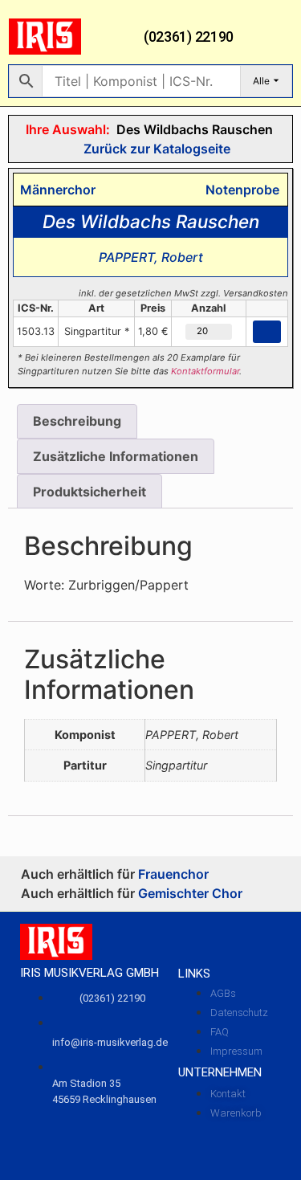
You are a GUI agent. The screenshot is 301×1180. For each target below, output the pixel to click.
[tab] (77, 421)
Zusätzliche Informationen (115, 456)
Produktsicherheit (89, 492)
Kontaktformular (205, 371)
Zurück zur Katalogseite (155, 149)
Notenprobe (239, 190)
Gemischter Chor (190, 893)
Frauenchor (173, 874)
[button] (281, 37)
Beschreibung (77, 421)
